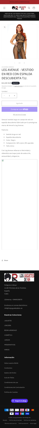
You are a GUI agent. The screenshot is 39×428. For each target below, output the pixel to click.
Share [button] (6, 260)
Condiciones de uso (11, 382)
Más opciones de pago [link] (19, 114)
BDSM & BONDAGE (10, 330)
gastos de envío (19, 86)
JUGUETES (8, 321)
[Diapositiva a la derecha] (24, 63)
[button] (4, 8)
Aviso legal (33, 423)
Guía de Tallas (9, 378)
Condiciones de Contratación (14, 387)
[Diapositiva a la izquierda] (14, 63)
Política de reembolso (30, 420)
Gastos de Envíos (10, 373)
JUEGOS (7, 340)
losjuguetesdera (17, 417)
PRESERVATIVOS (9, 345)
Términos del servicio (11, 423)
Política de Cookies (11, 392)
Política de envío (23, 423)
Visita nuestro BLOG (11, 363)
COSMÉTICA (8, 335)
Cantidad (4, 91)
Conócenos (8, 368)
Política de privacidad (15, 420)
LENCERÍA (7, 325)
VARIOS (6, 350)
